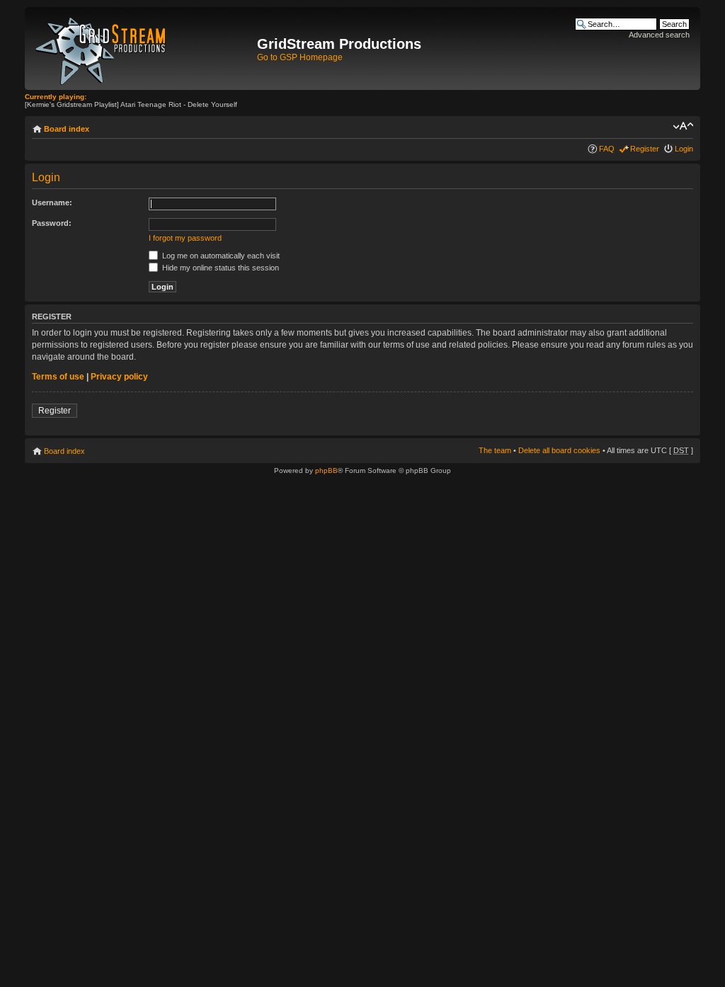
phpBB (326, 470)
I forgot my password (185, 238)
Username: (52, 202)
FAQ (607, 148)
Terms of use (58, 377)
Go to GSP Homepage (300, 57)
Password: (52, 223)
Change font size (683, 126)
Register (644, 148)
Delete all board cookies (559, 450)
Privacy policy (119, 377)
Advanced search (659, 34)
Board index (66, 129)
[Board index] (142, 48)
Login (684, 148)
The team (495, 450)
